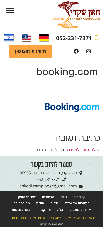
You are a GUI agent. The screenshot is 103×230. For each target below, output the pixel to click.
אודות (40, 203)
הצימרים (48, 197)
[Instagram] (89, 51)
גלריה (54, 203)
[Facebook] (76, 51)
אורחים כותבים (80, 209)
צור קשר (45, 209)
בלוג (60, 209)
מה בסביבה (22, 203)
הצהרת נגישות (22, 209)
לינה (64, 197)
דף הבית (80, 197)
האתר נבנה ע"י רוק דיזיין (52, 224)
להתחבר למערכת (80, 149)
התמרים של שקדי (77, 203)
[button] (10, 10)
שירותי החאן (27, 197)
